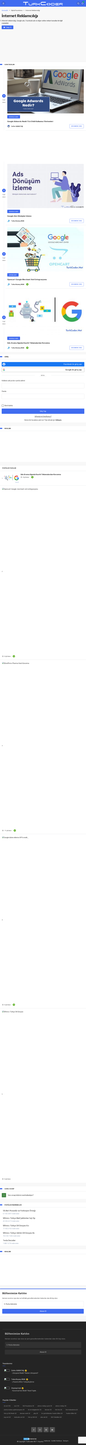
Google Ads (13, 117)
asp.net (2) (7, 1417)
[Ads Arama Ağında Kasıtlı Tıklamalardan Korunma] (45, 313)
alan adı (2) (43, 1417)
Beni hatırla (8, 405)
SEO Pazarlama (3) (28, 1406)
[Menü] (3, 3)
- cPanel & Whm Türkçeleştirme (22, 1382)
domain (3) (48, 1409)
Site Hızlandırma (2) (72, 1409)
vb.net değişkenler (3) (34, 1409)
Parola (4, 391)
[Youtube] (52, 1429)
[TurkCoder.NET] (43, 3)
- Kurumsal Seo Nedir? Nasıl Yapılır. (23, 1391)
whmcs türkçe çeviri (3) (45, 1406)
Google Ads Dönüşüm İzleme (19, 216)
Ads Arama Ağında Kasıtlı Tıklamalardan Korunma (28, 343)
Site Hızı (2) (58, 1409)
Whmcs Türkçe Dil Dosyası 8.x (16, 1225)
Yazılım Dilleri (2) (71, 1413)
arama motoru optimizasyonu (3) (14, 1409)
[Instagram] (39, 1429)
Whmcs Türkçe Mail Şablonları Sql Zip (19, 1218)
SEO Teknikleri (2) (56, 1417)
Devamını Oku (76, 126)
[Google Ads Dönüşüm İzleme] (45, 186)
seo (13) (16, 1406)
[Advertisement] (43, 146)
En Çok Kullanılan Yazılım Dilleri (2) (52, 1413)
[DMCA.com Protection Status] (30, 1439)
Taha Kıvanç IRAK (17, 221)
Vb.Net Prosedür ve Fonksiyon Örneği (19, 1211)
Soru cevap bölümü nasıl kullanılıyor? (21, 1195)
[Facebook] (33, 1429)
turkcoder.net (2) (19, 1417)
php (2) (36, 1413)
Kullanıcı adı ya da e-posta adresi (13, 381)
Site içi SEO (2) (32, 1417)
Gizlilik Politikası (56, 1441)
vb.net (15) (7, 1406)
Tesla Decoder (9, 1240)
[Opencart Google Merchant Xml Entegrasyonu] (45, 249)
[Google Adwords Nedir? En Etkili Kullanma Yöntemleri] (45, 91)
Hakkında (47, 1441)
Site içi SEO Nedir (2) (10, 1413)
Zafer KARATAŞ (17, 126)
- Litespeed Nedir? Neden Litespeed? (24, 1373)
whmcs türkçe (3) (60, 1406)
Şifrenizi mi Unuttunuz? (43, 416)
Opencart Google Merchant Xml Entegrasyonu (27, 279)
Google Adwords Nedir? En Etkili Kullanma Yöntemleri (30, 121)
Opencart (13, 275)
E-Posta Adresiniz (10, 1304)
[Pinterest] (46, 1429)
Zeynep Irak (16, 1388)
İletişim (65, 1441)
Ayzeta (40, 1441)
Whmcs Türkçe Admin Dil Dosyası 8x (18, 1233)
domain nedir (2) (25, 1413)
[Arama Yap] (78, 3)
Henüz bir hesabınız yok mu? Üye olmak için (43, 420)
